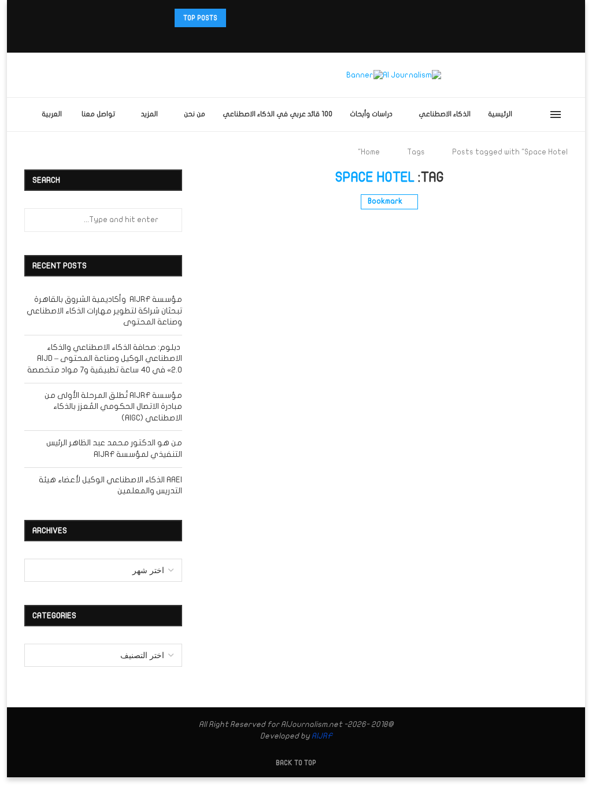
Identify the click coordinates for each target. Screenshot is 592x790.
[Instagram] (311, 37)
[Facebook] (333, 37)
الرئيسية (500, 113)
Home (370, 152)
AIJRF (322, 736)
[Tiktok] (266, 37)
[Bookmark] (526, 114)
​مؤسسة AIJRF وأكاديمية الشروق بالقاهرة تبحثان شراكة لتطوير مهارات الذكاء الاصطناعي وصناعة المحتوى (104, 310)
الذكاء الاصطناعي (445, 113)
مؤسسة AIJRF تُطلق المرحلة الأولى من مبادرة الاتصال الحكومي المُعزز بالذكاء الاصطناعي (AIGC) (113, 406)
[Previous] (251, 18)
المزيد (149, 113)
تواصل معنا (98, 113)
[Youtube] (281, 37)
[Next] (237, 18)
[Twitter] (326, 37)
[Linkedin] (296, 37)
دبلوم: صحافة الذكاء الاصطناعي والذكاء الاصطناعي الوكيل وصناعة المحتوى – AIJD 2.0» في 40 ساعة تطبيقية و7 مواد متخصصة (104, 358)
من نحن (194, 113)
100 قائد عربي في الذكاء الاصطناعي (277, 113)
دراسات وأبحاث (371, 113)
